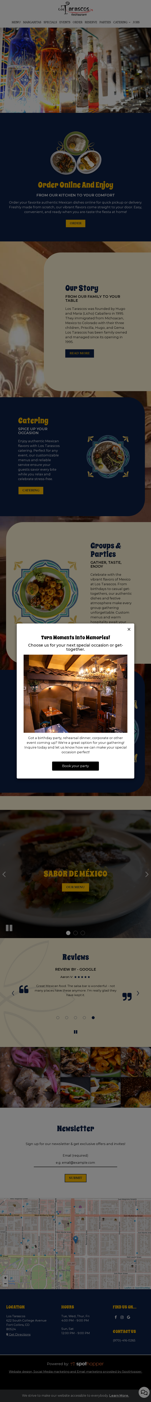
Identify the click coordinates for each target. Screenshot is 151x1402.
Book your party (75, 766)
